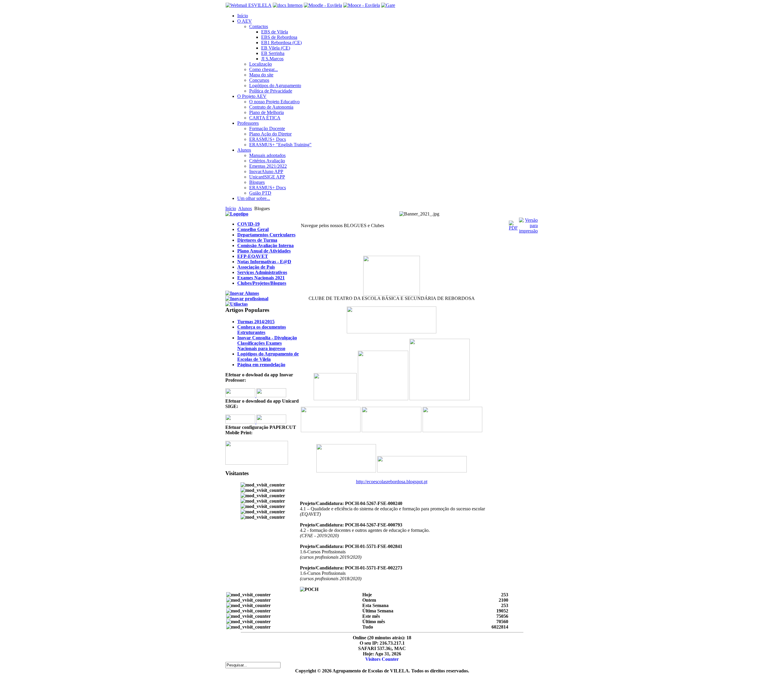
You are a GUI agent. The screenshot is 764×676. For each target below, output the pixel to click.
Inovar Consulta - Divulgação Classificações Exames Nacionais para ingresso (267, 343)
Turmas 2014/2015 (256, 321)
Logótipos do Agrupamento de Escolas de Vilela (268, 356)
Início (230, 208)
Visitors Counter (382, 659)
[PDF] (513, 227)
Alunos (245, 208)
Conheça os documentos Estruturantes (261, 329)
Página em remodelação (261, 364)
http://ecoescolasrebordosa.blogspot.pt (391, 481)
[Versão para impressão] (528, 230)
